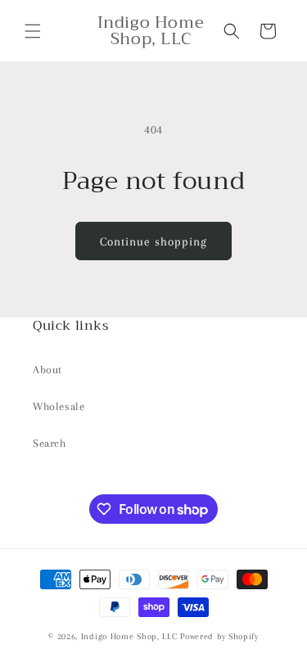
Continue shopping (153, 241)
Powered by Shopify (219, 636)
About (47, 369)
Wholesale (58, 406)
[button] (33, 31)
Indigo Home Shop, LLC (129, 636)
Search (49, 443)
